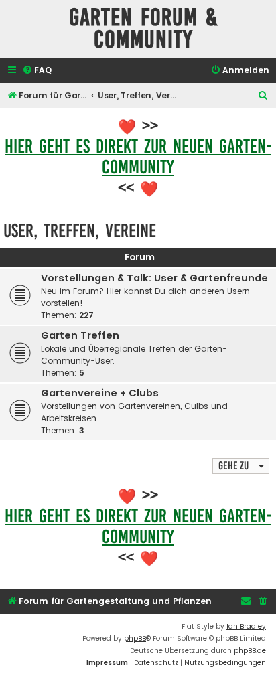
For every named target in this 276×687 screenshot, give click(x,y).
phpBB (135, 638)
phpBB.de (250, 650)
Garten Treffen (80, 335)
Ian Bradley (246, 626)
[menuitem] (37, 71)
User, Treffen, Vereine (79, 230)
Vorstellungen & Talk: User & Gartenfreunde (154, 278)
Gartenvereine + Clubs (100, 393)
